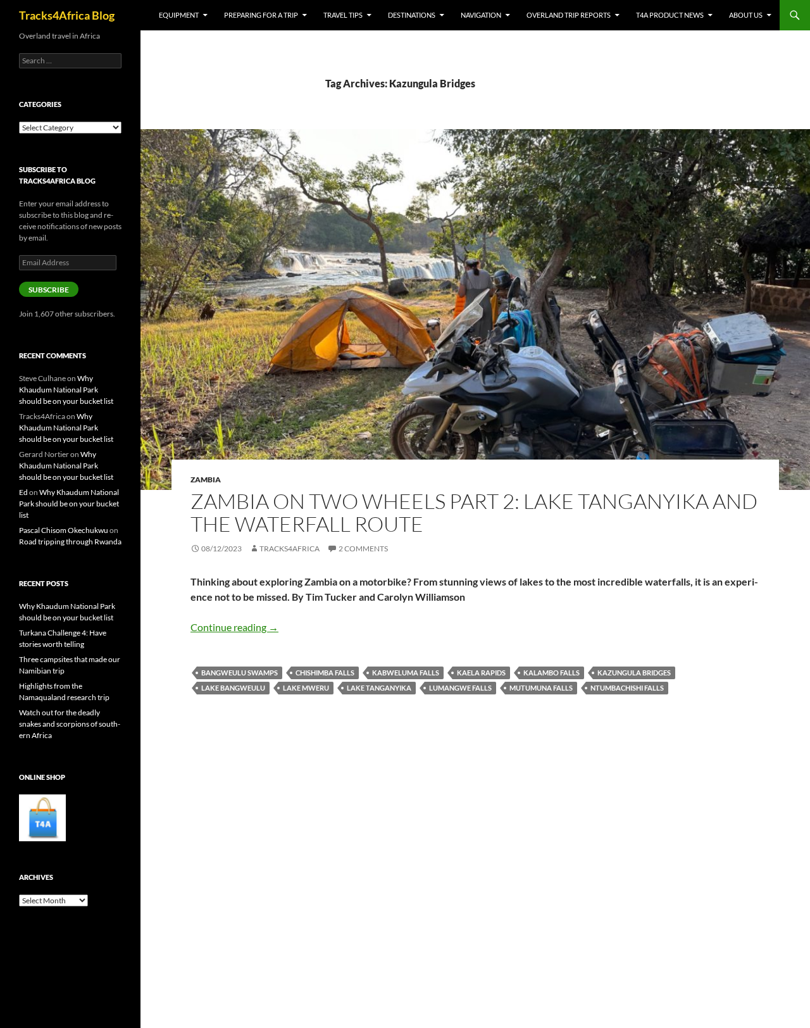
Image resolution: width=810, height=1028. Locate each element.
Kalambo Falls (551, 672)
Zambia (205, 479)
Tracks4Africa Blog (67, 15)
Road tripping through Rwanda (70, 541)
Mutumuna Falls (541, 688)
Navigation (481, 15)
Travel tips (343, 15)
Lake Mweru (306, 688)
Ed (23, 492)
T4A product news (670, 15)
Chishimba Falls (325, 672)
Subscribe (48, 289)
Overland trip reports (568, 15)
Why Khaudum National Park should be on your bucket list (66, 389)
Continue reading (234, 627)
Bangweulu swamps (239, 672)
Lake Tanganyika (379, 688)
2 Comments (363, 548)
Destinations (411, 15)
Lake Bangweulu (233, 688)
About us (746, 15)
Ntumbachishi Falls (627, 688)
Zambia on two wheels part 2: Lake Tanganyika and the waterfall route (473, 512)
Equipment (179, 15)
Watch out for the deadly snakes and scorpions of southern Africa (69, 724)
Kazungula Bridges (634, 672)
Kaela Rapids (481, 672)
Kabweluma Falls (405, 672)
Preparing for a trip (261, 15)
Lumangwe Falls (460, 688)
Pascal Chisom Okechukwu (63, 530)
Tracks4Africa (289, 548)
